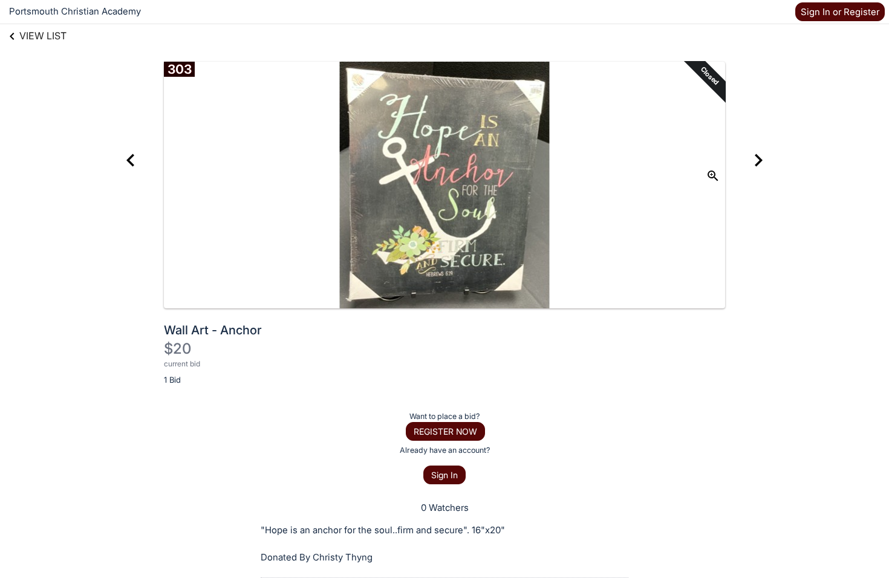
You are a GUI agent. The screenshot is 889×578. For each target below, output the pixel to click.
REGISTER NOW (445, 431)
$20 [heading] (177, 348)
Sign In (444, 475)
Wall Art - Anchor (213, 330)
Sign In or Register (840, 12)
